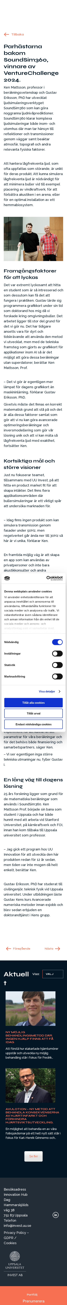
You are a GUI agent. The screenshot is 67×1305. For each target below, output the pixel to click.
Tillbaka (17, 34)
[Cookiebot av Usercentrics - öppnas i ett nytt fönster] (47, 578)
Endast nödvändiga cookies (34, 724)
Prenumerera (33, 1301)
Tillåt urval (33, 713)
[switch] (57, 653)
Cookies (10, 1243)
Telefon (10, 1220)
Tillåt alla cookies (33, 702)
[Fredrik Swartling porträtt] (30, 1008)
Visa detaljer (47, 691)
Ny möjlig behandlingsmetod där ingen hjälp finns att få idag (29, 1037)
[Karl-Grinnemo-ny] (30, 1085)
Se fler (33, 1156)
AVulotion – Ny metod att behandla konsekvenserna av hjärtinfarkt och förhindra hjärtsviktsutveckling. (32, 1115)
